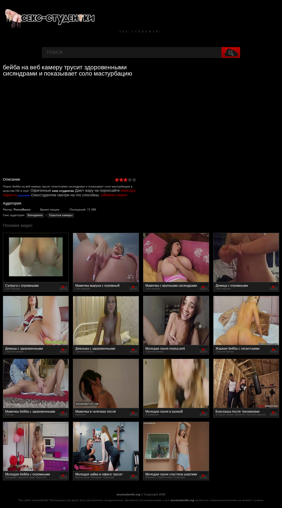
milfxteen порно (114, 195)
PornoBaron (22, 209)
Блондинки (35, 215)
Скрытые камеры (60, 215)
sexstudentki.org (128, 494)
